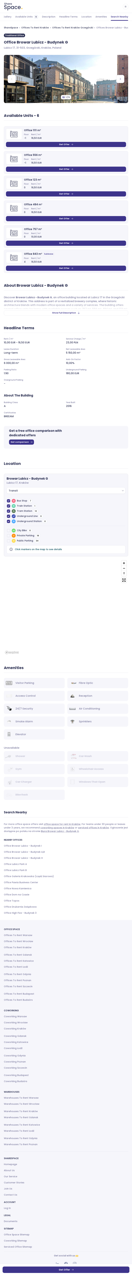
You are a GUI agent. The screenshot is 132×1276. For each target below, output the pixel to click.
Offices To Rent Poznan (17, 980)
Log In (7, 1208)
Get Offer (64, 144)
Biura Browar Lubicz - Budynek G (60, 831)
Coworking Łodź (13, 1048)
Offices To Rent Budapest (19, 993)
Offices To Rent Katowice (19, 960)
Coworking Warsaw (15, 1016)
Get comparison (20, 442)
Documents (10, 1221)
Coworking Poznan (15, 1061)
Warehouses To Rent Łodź (19, 1130)
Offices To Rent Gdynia (17, 974)
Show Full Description (64, 312)
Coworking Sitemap (15, 1240)
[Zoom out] (124, 568)
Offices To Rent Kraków (35, 27)
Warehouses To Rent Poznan (21, 1144)
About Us (9, 1170)
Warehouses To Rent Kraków (21, 1111)
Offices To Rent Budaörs (18, 1000)
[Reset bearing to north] (124, 573)
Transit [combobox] (13, 490)
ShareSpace (11, 27)
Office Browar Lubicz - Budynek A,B (24, 852)
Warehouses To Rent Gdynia (20, 1138)
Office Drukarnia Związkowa (20, 906)
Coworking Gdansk (15, 1036)
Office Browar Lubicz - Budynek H (23, 858)
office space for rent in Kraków (62, 824)
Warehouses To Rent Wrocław (21, 1104)
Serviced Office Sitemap (18, 1246)
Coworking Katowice (16, 1042)
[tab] (7, 17)
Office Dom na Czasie (16, 894)
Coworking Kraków (15, 1028)
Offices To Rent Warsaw (18, 935)
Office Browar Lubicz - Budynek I (23, 845)
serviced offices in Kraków (93, 827)
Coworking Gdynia (15, 1055)
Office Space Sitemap (16, 1234)
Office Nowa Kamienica (17, 888)
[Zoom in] (124, 563)
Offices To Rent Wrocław (18, 941)
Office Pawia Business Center (21, 882)
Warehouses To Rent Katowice (22, 1124)
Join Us (8, 1188)
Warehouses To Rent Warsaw (21, 1097)
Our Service (10, 1176)
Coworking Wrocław (16, 1022)
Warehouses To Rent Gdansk (21, 1117)
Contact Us (10, 1194)
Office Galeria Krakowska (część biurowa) (29, 876)
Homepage (10, 1164)
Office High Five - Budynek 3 (20, 913)
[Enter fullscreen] (124, 580)
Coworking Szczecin (15, 1067)
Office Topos (11, 900)
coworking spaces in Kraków (57, 827)
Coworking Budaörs (15, 1081)
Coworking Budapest (16, 1075)
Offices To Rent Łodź (16, 966)
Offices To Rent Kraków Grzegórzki (72, 27)
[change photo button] (120, 79)
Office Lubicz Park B (15, 870)
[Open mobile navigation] (125, 6)
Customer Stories (14, 1182)
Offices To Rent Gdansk (18, 954)
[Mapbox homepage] (12, 652)
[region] (66, 607)
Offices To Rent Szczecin (18, 986)
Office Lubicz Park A (15, 864)
